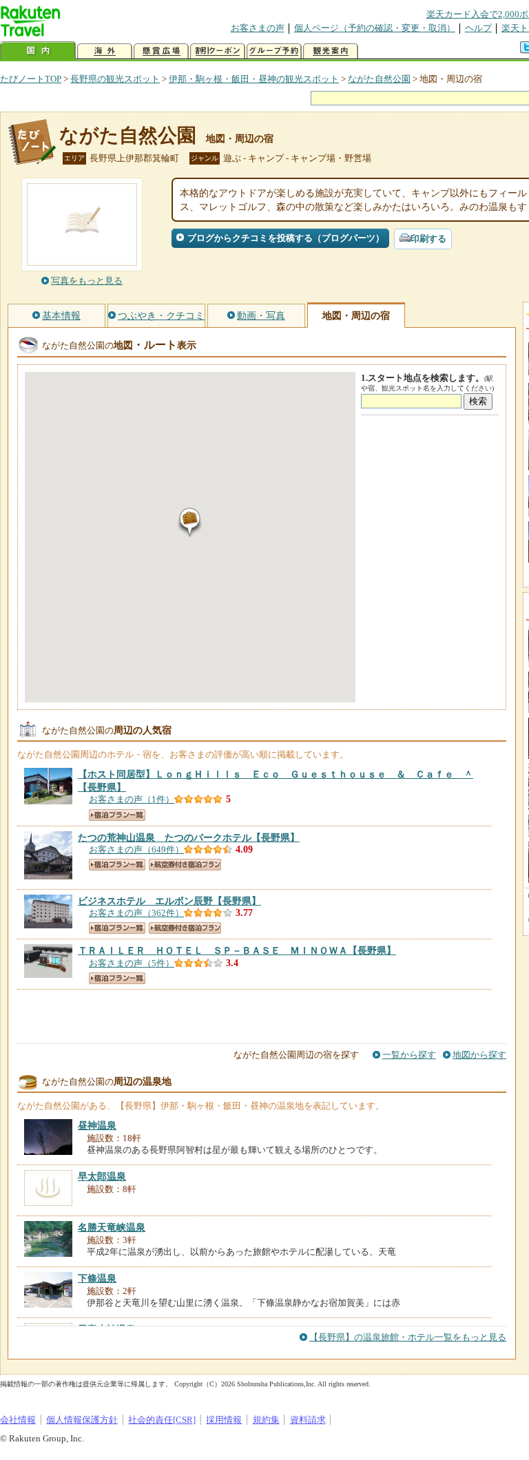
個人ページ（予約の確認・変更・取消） (374, 28)
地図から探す (479, 1055)
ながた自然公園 (379, 79)
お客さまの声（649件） (136, 849)
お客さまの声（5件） (131, 963)
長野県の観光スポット (115, 79)
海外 (104, 51)
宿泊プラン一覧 (117, 815)
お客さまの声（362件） (136, 913)
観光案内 (330, 51)
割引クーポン (217, 51)
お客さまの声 (257, 28)
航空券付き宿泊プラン (185, 864)
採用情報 (224, 1420)
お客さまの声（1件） (131, 799)
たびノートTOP (30, 79)
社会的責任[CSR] (162, 1420)
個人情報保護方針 (82, 1420)
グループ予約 (274, 51)
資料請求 (308, 1420)
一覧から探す (409, 1055)
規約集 (266, 1420)
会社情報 (18, 1420)
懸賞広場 (161, 51)
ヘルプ (478, 28)
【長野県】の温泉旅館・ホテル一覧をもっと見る (407, 1337)
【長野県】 (189, 837)
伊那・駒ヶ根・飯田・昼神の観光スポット (254, 79)
